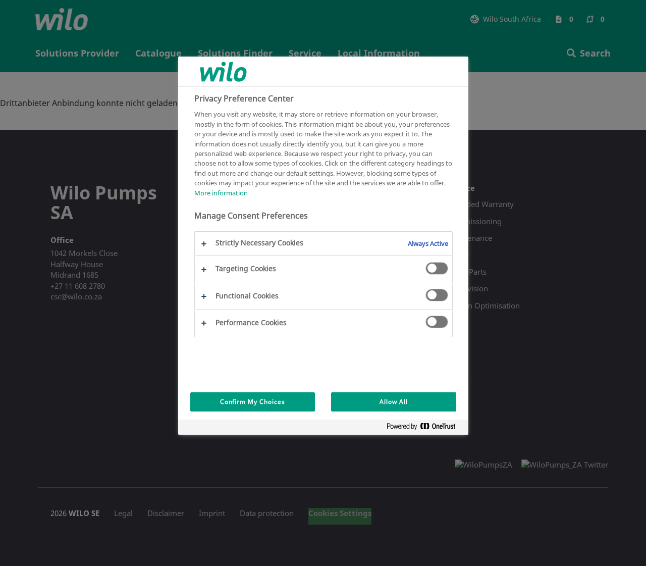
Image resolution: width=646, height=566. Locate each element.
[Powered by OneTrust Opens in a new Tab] (425, 428)
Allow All (394, 401)
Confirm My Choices (252, 401)
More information (221, 192)
